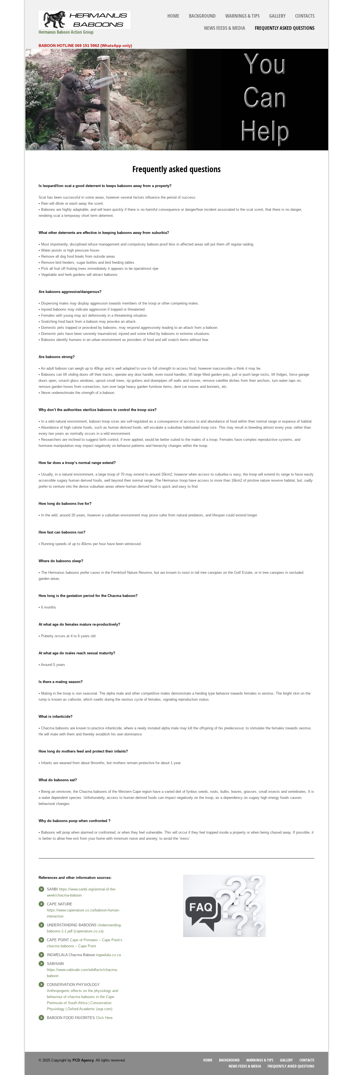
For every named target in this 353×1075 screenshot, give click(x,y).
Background (202, 15)
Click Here (104, 1018)
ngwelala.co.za (109, 955)
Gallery (277, 15)
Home (173, 15)
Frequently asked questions (284, 28)
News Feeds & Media (224, 28)
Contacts (304, 15)
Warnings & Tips (242, 15)
